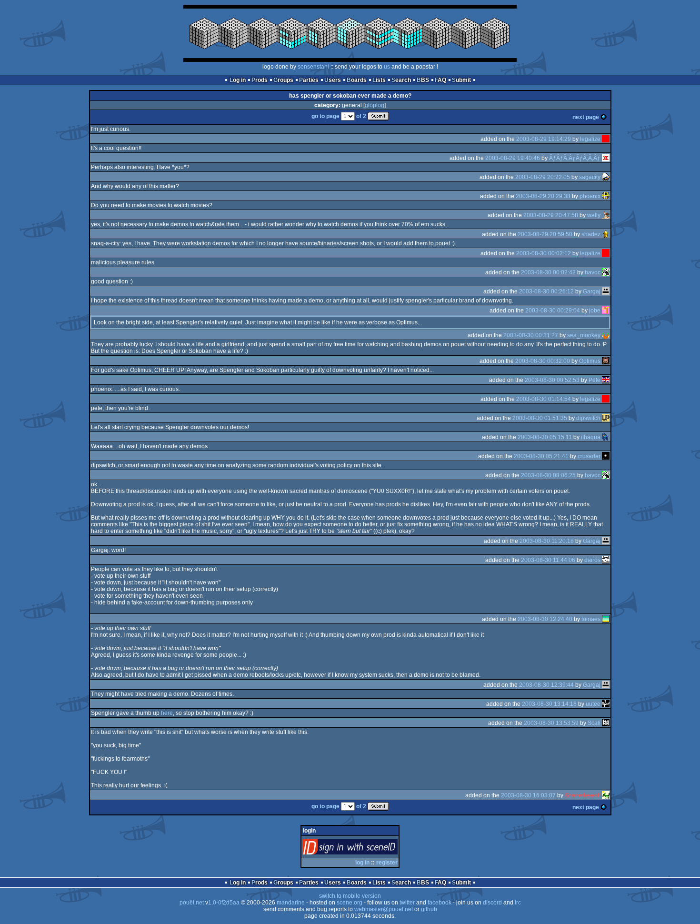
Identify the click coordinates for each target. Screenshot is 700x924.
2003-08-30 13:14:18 (549, 704)
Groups (283, 80)
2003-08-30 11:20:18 (547, 541)
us (387, 66)
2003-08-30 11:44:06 (548, 560)
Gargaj (591, 291)
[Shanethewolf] (606, 795)
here (167, 713)
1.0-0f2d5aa (224, 902)
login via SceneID (366, 849)
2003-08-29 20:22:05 (542, 177)
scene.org (349, 902)
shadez (590, 234)
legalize (590, 139)
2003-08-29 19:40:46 (512, 158)
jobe (594, 310)
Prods (259, 80)
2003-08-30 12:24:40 (545, 619)
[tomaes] (606, 619)
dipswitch (588, 418)
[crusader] (606, 456)
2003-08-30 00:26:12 (546, 291)
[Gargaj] (606, 291)
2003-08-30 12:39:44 (546, 685)
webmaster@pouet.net (383, 909)
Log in (238, 80)
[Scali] (606, 723)
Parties (309, 80)
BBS (423, 80)
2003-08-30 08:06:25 (548, 475)
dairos (592, 560)
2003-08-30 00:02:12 (543, 253)
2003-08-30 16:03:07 (528, 795)
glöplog (374, 105)
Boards (357, 80)
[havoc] (606, 272)
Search (401, 80)
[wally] (606, 215)
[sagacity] (606, 177)
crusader (589, 456)
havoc (592, 272)
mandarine (291, 902)
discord (492, 902)
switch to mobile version (350, 896)
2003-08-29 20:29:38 (543, 196)
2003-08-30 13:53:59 (551, 723)
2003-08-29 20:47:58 (550, 215)
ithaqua (590, 437)
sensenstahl (313, 66)
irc (518, 902)
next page (585, 117)
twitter (407, 902)
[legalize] (606, 139)
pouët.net (192, 902)
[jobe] (606, 310)
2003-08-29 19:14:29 (543, 139)
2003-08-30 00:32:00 (542, 361)
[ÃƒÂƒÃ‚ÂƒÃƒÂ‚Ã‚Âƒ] (606, 158)
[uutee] (606, 704)
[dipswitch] (606, 418)
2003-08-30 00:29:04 (552, 310)
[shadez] (606, 234)
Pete (594, 380)
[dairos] (606, 560)
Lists (379, 80)
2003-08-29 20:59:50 (545, 234)
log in (362, 862)
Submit (461, 80)
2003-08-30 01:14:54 (543, 399)
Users (332, 80)
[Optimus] (606, 361)
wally (593, 215)
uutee (593, 704)
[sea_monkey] (606, 335)
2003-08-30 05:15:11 (545, 437)
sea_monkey (583, 335)
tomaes (590, 619)
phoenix (590, 196)
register (387, 862)
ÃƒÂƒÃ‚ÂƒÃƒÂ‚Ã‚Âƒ (574, 158)
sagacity (589, 177)
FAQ (440, 80)
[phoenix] (606, 196)
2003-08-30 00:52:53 (552, 380)
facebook (439, 902)
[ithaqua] (606, 437)
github (429, 909)
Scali (594, 723)
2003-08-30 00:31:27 (530, 335)
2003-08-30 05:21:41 (541, 456)
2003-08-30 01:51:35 (539, 418)
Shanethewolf (582, 795)
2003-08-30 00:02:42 (548, 272)
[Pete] (606, 380)
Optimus (589, 361)
